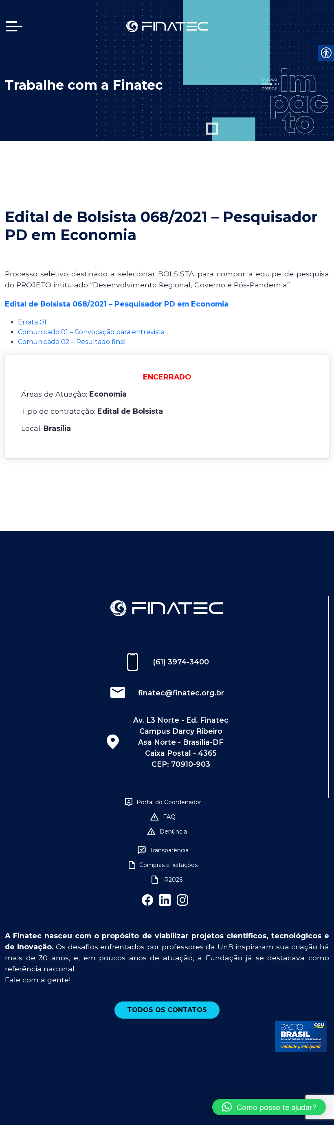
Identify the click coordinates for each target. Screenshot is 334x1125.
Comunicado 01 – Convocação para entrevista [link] (91, 332)
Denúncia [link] (173, 831)
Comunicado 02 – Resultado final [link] (72, 342)
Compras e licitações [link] (168, 865)
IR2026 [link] (172, 879)
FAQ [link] (169, 817)
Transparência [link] (169, 850)
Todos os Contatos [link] (167, 1010)
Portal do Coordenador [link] (168, 802)
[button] (269, 1107)
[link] (167, 26)
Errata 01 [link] (32, 322)
